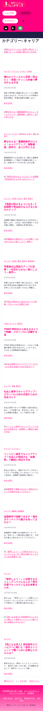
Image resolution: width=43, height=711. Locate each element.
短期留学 (21, 511)
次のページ (34, 681)
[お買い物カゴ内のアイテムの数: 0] (23, 21)
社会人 (29, 134)
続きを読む (8, 103)
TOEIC (6, 324)
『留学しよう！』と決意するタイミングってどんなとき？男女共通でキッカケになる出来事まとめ (20, 583)
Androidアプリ (29, 698)
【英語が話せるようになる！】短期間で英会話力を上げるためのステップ (20, 207)
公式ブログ (26, 13)
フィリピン (16, 449)
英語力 (30, 199)
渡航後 (14, 511)
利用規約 (30, 693)
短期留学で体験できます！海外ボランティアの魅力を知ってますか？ (20, 519)
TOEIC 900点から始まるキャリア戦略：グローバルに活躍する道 (21, 332)
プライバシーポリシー (17, 693)
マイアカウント (10, 21)
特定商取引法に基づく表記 (13, 691)
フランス (15, 71)
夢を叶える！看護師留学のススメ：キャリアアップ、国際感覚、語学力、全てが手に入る (20, 144)
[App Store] (6, 28)
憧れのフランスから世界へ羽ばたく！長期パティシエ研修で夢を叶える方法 (20, 79)
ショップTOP (9, 13)
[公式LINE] (20, 28)
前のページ (9, 681)
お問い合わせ (8, 698)
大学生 (29, 71)
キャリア (7, 71)
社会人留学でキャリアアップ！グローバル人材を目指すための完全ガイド (20, 394)
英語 (34, 134)
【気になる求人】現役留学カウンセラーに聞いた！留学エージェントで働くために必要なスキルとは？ (20, 648)
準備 (13, 386)
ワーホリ (22, 71)
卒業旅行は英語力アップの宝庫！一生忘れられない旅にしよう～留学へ (20, 269)
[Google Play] (13, 28)
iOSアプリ (18, 698)
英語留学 (31, 261)
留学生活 (22, 134)
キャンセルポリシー (31, 691)
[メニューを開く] (20, 35)
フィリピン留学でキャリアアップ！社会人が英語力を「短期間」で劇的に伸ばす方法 (20, 457)
